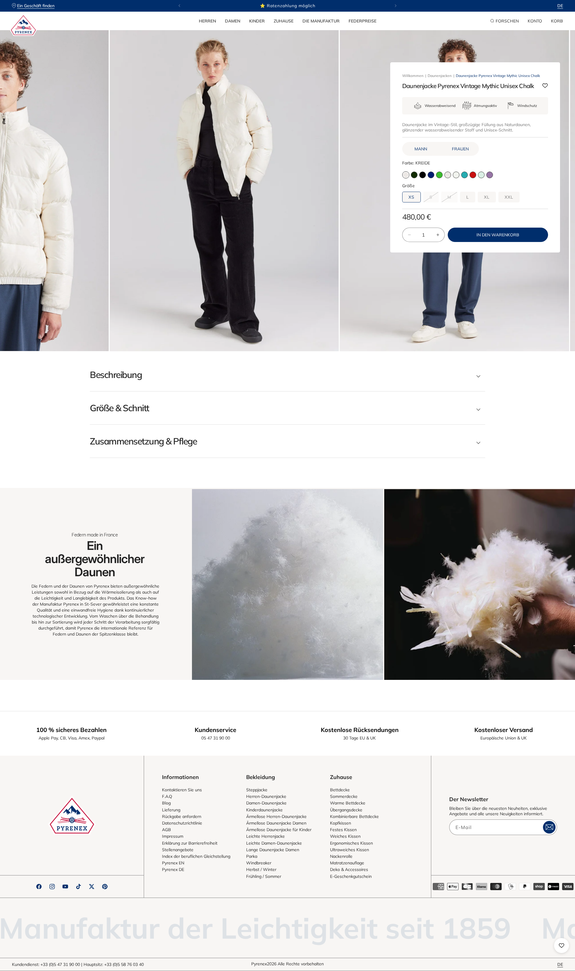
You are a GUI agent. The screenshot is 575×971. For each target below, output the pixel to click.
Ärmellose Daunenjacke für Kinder (278, 829)
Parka (251, 856)
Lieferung (171, 810)
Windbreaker (258, 863)
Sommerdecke (344, 796)
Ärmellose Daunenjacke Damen (276, 823)
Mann (420, 149)
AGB (166, 829)
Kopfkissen (340, 823)
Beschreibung (116, 374)
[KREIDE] (447, 175)
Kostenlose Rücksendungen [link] (360, 729)
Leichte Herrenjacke (265, 836)
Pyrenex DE (173, 869)
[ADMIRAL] (431, 175)
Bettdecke (340, 789)
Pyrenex (259, 964)
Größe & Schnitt (119, 407)
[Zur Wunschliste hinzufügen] (545, 86)
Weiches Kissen (345, 836)
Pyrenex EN (173, 863)
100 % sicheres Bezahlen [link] (71, 729)
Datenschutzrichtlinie (182, 823)
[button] (207, 21)
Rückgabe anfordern (181, 816)
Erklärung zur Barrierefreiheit (189, 843)
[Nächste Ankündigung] (395, 5)
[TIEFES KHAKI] (414, 175)
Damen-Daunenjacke (266, 803)
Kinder (257, 21)
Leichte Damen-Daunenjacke (274, 843)
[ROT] (473, 175)
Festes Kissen (343, 829)
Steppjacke (256, 789)
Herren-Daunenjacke (266, 796)
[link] (287, 584)
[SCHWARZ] (422, 175)
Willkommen (412, 75)
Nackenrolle (341, 856)
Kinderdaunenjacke (264, 810)
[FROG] (439, 175)
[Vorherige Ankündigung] (179, 5)
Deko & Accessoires (349, 869)
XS (411, 197)
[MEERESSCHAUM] (456, 175)
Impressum (172, 836)
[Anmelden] (549, 827)
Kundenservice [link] (215, 729)
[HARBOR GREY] (481, 175)
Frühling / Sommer (263, 876)
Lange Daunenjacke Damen (272, 849)
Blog (166, 803)
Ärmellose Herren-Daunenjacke (276, 816)
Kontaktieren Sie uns (182, 789)
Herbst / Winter (261, 869)
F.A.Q (167, 796)
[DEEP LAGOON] (464, 175)
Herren (207, 21)
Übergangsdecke (346, 810)
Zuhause (283, 21)
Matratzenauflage (347, 863)
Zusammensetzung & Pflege (143, 441)
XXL (509, 197)
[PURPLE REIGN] (489, 175)
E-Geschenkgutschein (351, 876)
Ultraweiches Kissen (349, 849)
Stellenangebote (177, 849)
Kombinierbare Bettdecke (354, 816)
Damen (232, 21)
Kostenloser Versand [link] (503, 729)
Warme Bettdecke (347, 803)
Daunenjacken (440, 75)
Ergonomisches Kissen (351, 843)
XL (487, 197)
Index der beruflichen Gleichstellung (196, 856)
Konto (535, 21)
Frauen (460, 149)
